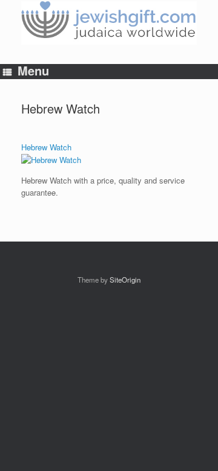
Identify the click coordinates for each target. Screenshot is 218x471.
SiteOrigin (125, 279)
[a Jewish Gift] (109, 23)
